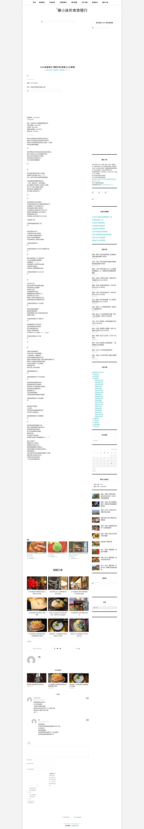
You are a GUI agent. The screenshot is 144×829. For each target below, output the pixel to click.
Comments (37, 648)
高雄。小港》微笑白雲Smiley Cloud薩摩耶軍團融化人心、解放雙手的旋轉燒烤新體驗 (104, 271)
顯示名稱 (29, 760)
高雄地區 (96, 418)
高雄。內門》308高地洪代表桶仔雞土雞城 (108, 511)
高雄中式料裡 (99, 402)
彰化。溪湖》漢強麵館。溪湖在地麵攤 (109, 550)
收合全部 (101, 372)
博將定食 (29, 641)
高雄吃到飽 (98, 386)
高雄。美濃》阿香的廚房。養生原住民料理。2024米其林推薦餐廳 (109, 496)
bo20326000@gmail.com (107, 184)
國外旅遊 (74, 2)
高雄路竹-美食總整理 (98, 240)
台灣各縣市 (63, 2)
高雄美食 (42, 2)
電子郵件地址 (30, 764)
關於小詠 (105, 2)
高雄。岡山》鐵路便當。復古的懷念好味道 (109, 558)
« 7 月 (94, 471)
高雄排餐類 (98, 410)
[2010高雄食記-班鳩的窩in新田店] (57, 546)
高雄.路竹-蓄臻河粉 (106, 541)
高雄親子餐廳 (99, 384)
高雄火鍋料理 (99, 414)
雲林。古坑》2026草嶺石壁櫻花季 (102, 350)
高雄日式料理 (49, 70)
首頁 (34, 2)
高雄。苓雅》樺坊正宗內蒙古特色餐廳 (109, 535)
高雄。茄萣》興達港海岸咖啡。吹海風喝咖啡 (109, 527)
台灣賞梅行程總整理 (98, 229)
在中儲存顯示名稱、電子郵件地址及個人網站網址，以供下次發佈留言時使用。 (52, 779)
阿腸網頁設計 (75, 825)
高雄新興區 (62, 70)
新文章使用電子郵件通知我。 (32, 796)
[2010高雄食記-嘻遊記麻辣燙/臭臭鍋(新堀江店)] (36, 546)
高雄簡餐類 (98, 394)
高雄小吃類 (98, 406)
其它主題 (85, 2)
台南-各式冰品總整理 (98, 237)
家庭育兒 (95, 2)
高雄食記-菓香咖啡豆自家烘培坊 (35, 684)
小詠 (79, 648)
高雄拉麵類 (98, 400)
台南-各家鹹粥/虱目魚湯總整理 (101, 234)
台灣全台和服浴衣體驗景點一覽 (102, 217)
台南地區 (96, 422)
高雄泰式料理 (99, 416)
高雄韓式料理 (99, 396)
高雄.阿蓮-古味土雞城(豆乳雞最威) (109, 519)
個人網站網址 (30, 769)
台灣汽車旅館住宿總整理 (100, 231)
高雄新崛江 (55, 70)
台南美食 (52, 2)
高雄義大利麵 (99, 392)
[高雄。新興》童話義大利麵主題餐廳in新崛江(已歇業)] (78, 546)
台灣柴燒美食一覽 (97, 220)
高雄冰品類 (98, 412)
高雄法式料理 (99, 380)
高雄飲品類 (98, 388)
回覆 (87, 698)
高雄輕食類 (98, 408)
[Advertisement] (58, 476)
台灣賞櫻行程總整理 (98, 226)
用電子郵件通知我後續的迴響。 (32, 790)
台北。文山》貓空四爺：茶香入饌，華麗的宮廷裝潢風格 (109, 567)
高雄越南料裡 (99, 398)
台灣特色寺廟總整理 (98, 223)
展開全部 (94, 372)
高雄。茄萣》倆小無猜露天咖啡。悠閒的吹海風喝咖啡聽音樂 (109, 504)
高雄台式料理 (99, 404)
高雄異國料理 (99, 382)
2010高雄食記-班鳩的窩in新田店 (56, 553)
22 (111, 463)
